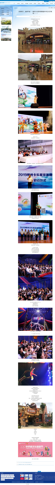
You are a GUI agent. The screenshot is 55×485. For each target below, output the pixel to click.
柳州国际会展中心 (4, 476)
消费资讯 (43, 3)
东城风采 (47, 3)
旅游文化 (3, 12)
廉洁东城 (31, 3)
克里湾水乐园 (3, 478)
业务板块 (35, 3)
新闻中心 (22, 3)
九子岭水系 (12, 476)
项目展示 (39, 3)
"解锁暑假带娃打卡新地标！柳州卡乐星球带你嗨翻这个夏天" (25, 464)
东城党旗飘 (26, 3)
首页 (14, 3)
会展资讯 (8, 12)
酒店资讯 (3, 14)
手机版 (49, 1)
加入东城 (51, 3)
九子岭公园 (8, 476)
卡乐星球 (7, 478)
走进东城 (18, 3)
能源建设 (8, 14)
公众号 (52, 1)
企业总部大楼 (11, 478)
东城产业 (46, 1)
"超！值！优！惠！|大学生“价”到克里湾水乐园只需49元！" (25, 462)
